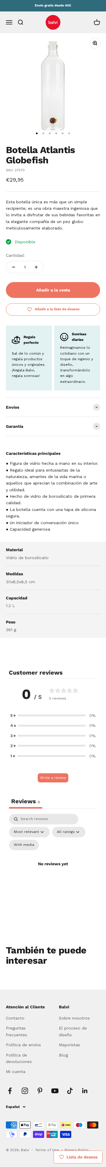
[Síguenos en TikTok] (70, 1091)
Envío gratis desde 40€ (53, 5)
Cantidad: (15, 255)
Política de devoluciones (19, 1058)
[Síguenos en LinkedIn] (85, 1091)
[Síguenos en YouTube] (55, 1091)
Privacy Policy (76, 1150)
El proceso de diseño (73, 1031)
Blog (63, 1055)
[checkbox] (24, 845)
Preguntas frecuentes (16, 1031)
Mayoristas (69, 1044)
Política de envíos (23, 1044)
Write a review (53, 778)
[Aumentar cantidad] (36, 267)
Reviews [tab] (25, 801)
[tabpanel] (53, 871)
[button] (53, 715)
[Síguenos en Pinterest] (40, 1091)
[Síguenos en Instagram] (25, 1091)
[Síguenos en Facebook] (10, 1091)
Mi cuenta (15, 1071)
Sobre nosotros (74, 1018)
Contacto (15, 1018)
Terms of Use (47, 1150)
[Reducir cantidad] (13, 267)
